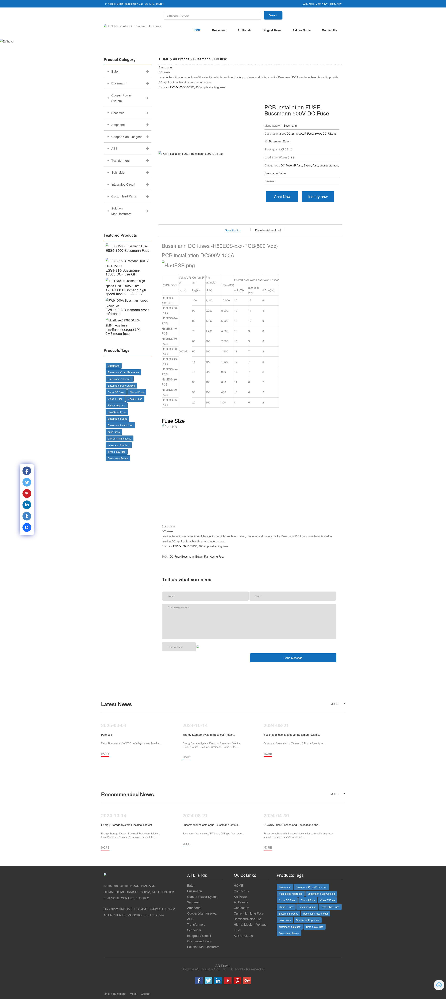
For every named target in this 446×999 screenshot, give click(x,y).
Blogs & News (272, 30)
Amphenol (194, 907)
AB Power (241, 896)
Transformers (196, 924)
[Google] (247, 980)
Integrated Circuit (199, 935)
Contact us (241, 891)
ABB (190, 918)
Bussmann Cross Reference (123, 372)
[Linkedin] (218, 980)
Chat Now (321, 3)
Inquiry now (335, 3)
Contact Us (329, 30)
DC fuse (220, 59)
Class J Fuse (137, 392)
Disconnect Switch (118, 458)
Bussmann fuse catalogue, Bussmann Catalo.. (292, 735)
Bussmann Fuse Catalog (121, 385)
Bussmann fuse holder (120, 425)
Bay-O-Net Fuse (117, 412)
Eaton (199, 556)
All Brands (245, 30)
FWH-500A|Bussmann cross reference (127, 311)
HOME (197, 30)
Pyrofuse (106, 735)
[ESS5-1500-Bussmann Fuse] (127, 245)
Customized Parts (199, 941)
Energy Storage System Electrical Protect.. (208, 735)
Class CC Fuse (116, 392)
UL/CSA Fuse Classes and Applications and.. (292, 825)
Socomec (193, 902)
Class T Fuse (115, 399)
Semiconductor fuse (248, 918)
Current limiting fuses (119, 438)
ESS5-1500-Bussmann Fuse (127, 250)
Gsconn (145, 994)
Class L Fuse (135, 399)
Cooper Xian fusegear (202, 913)
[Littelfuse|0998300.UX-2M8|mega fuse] (127, 323)
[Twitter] (208, 980)
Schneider (194, 930)
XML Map (308, 3)
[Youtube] (228, 980)
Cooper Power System (202, 896)
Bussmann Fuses (117, 418)
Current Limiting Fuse (249, 913)
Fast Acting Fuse (214, 556)
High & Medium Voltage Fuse (250, 927)
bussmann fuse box (118, 445)
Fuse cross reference (119, 379)
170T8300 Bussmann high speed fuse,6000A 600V (126, 291)
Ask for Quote (302, 30)
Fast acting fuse (116, 405)
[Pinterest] (237, 980)
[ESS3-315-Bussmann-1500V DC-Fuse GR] (127, 263)
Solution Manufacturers (203, 946)
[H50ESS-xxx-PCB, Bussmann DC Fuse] (132, 25)
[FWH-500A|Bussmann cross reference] (127, 303)
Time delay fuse (116, 451)
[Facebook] (199, 980)
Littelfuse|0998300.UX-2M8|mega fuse (123, 331)
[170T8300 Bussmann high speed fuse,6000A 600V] (127, 283)
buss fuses (114, 432)
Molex (133, 994)
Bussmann (219, 30)
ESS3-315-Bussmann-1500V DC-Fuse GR (123, 272)
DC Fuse (175, 556)
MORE (334, 704)
